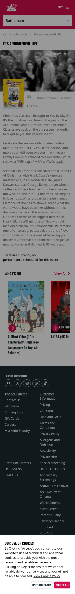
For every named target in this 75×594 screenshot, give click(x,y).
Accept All (62, 585)
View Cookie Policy (46, 576)
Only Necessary (41, 585)
